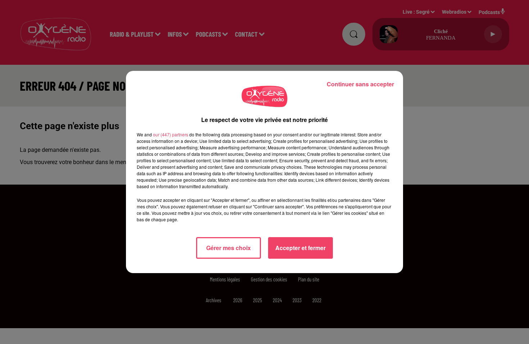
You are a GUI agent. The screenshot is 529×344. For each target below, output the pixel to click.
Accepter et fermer (300, 248)
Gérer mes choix (228, 248)
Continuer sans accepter (360, 84)
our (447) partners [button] (170, 134)
